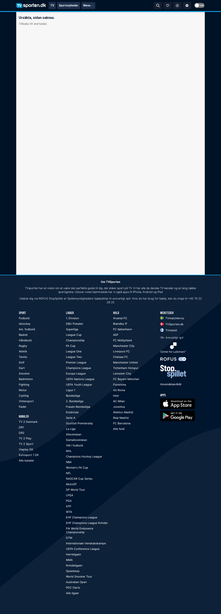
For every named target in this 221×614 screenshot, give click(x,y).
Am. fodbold (27, 329)
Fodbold (24, 318)
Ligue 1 (70, 390)
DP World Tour (75, 489)
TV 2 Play (25, 438)
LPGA (69, 495)
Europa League (76, 373)
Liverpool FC (121, 351)
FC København (122, 329)
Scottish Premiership (79, 423)
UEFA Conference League (82, 549)
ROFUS (43, 298)
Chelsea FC (120, 357)
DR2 (21, 433)
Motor (23, 390)
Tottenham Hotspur (125, 368)
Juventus (119, 406)
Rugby (23, 346)
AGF (115, 334)
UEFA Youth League (79, 384)
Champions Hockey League (84, 456)
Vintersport (26, 401)
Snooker (24, 373)
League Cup (74, 334)
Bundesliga (73, 395)
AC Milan (119, 401)
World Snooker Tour (79, 576)
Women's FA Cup (77, 467)
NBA (69, 462)
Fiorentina (119, 384)
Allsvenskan (73, 434)
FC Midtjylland (122, 340)
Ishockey (24, 323)
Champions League (78, 368)
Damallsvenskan (76, 440)
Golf (21, 362)
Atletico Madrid (123, 412)
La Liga (70, 429)
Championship (75, 340)
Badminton (26, 379)
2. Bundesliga (74, 401)
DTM (69, 537)
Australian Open (76, 582)
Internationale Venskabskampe (86, 543)
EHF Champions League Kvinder (87, 523)
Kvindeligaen (74, 565)
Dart (22, 368)
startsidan (40, 23)
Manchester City (123, 346)
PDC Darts (73, 587)
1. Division (72, 318)
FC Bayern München (126, 379)
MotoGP (71, 484)
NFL (68, 473)
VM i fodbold (74, 445)
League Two (74, 357)
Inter (116, 395)
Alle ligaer (72, 593)
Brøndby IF (120, 323)
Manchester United (125, 362)
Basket (23, 334)
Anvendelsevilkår (170, 384)
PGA (69, 500)
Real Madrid (121, 417)
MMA (69, 560)
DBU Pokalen (74, 323)
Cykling (24, 395)
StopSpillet (56, 298)
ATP (68, 506)
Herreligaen (73, 554)
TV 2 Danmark (28, 421)
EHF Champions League (81, 517)
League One (73, 351)
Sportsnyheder (68, 5)
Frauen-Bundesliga (78, 406)
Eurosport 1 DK (29, 455)
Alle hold (118, 429)
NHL (69, 451)
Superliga (72, 329)
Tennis (23, 357)
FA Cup (70, 346)
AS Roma (119, 390)
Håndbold (25, 340)
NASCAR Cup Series (79, 478)
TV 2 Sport (26, 444)
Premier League (76, 362)
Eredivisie (72, 412)
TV (52, 5)
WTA (69, 512)
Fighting (24, 384)
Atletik (23, 351)
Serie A (70, 417)
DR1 (21, 427)
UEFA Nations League (80, 379)
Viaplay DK (26, 449)
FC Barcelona (122, 423)
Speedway (73, 571)
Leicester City (122, 373)
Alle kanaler (26, 460)
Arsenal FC (120, 318)
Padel (22, 406)
